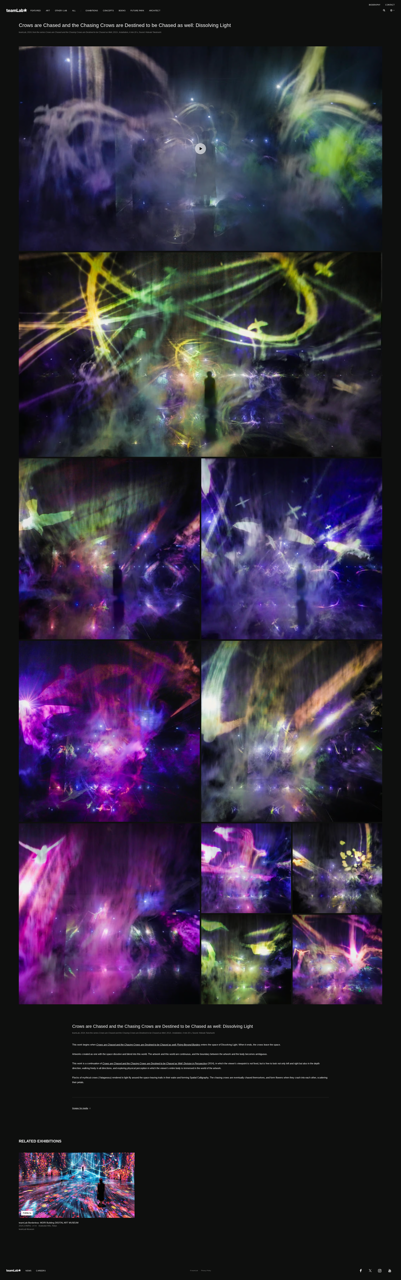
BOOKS (122, 11)
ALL (74, 11)
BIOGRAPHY (374, 5)
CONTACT (390, 5)
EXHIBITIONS (92, 11)
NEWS (28, 1271)
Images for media (80, 1108)
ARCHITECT (154, 11)
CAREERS (41, 1271)
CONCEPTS (108, 11)
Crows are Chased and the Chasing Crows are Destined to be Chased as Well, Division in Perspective (154, 1063)
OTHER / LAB (61, 11)
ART (48, 11)
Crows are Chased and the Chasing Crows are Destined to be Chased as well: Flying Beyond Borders (148, 1044)
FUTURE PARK (137, 11)
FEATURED (35, 11)
